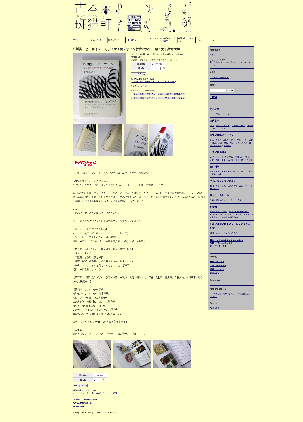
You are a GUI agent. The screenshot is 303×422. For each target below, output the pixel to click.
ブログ (216, 40)
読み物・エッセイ (244, 171)
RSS (212, 308)
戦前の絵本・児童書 (218, 212)
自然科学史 (214, 171)
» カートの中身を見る (219, 77)
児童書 (213, 206)
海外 (235, 233)
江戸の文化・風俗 (218, 246)
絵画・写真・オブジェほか (242, 140)
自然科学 (214, 166)
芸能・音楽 (226, 186)
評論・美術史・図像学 (219, 140)
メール (198, 40)
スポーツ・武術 (234, 200)
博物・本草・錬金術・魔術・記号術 (226, 240)
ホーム (76, 40)
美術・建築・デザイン (144, 94)
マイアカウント (132, 40)
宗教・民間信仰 (236, 157)
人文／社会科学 (218, 152)
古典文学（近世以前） (221, 128)
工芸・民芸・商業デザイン (171, 98)
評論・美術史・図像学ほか (171, 94)
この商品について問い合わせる (85, 399)
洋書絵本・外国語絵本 (229, 217)
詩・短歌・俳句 (238, 126)
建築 (214, 143)
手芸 (212, 200)
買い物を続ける (79, 406)
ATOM (217, 308)
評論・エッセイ (222, 114)
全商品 (213, 97)
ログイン (213, 55)
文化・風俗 (214, 186)
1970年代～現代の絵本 (219, 214)
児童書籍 (235, 214)
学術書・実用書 (228, 171)
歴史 (224, 160)
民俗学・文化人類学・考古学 (240, 160)
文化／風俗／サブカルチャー (225, 181)
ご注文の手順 (96, 40)
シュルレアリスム (223, 233)
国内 (212, 233)
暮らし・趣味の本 (219, 195)
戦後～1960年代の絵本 (239, 212)
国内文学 (214, 120)
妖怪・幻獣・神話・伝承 (221, 243)
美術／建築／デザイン (222, 135)
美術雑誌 (227, 146)
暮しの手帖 (221, 200)
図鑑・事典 (217, 174)
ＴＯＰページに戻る (139, 86)
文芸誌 (250, 126)
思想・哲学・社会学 (218, 157)
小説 (212, 114)
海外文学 (214, 109)
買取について (113, 40)
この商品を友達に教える (82, 403)
